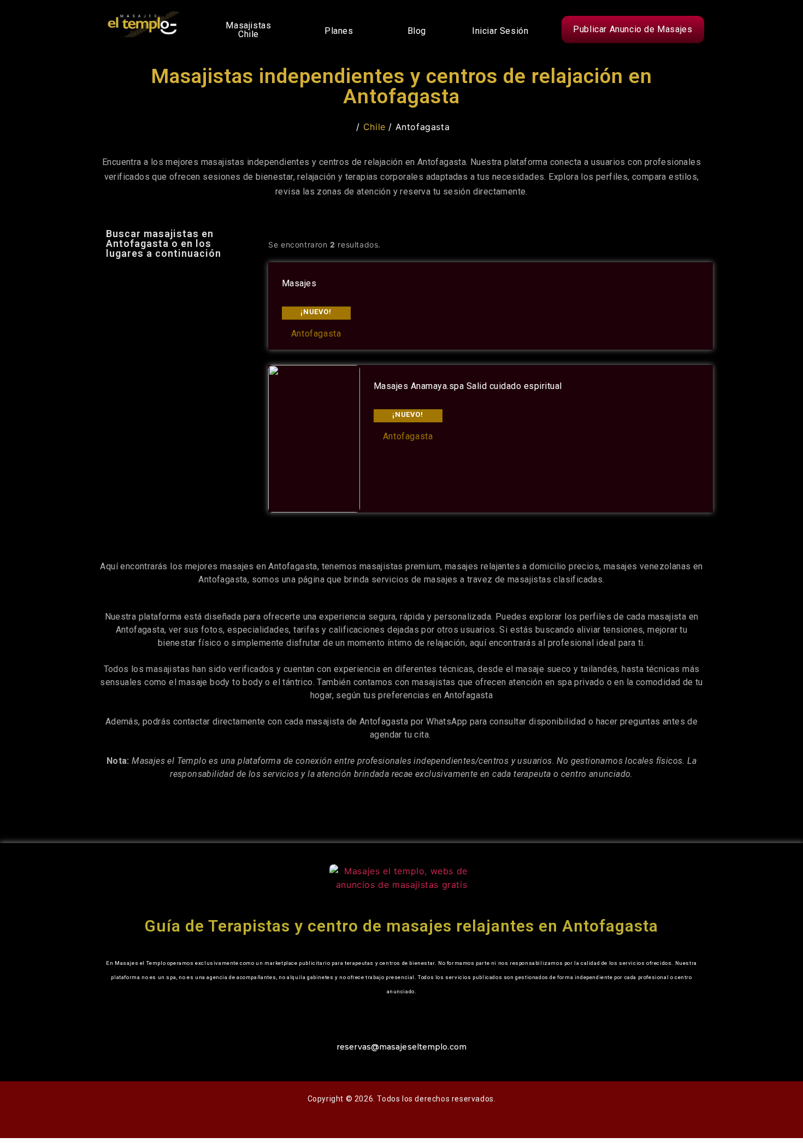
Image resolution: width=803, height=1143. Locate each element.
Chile (374, 126)
